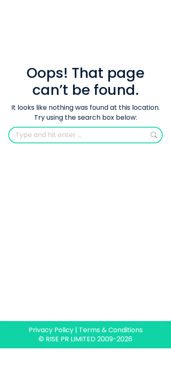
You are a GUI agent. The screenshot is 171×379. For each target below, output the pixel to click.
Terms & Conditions (111, 330)
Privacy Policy (51, 330)
